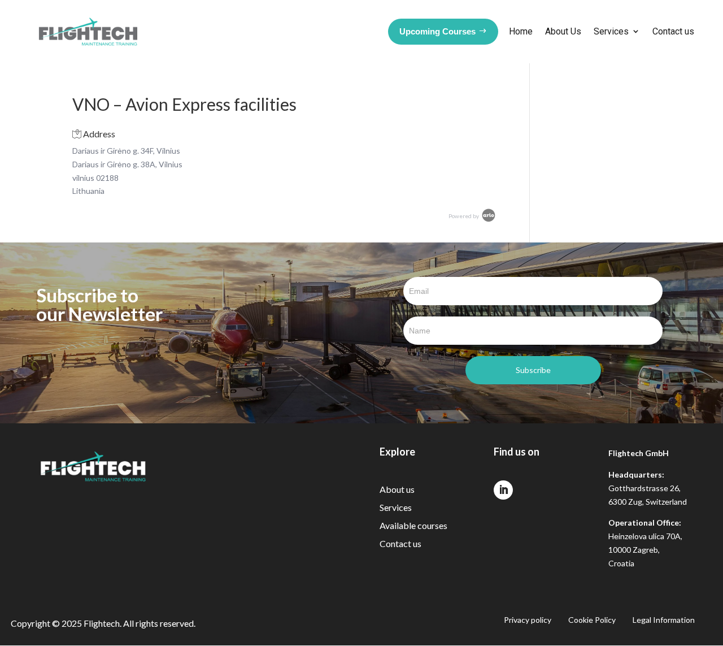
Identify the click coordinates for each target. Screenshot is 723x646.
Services (611, 31)
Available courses (413, 525)
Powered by (464, 216)
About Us (563, 31)
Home (521, 31)
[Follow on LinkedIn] (503, 490)
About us (397, 489)
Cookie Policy (592, 620)
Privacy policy (527, 620)
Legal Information (664, 620)
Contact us (673, 31)
